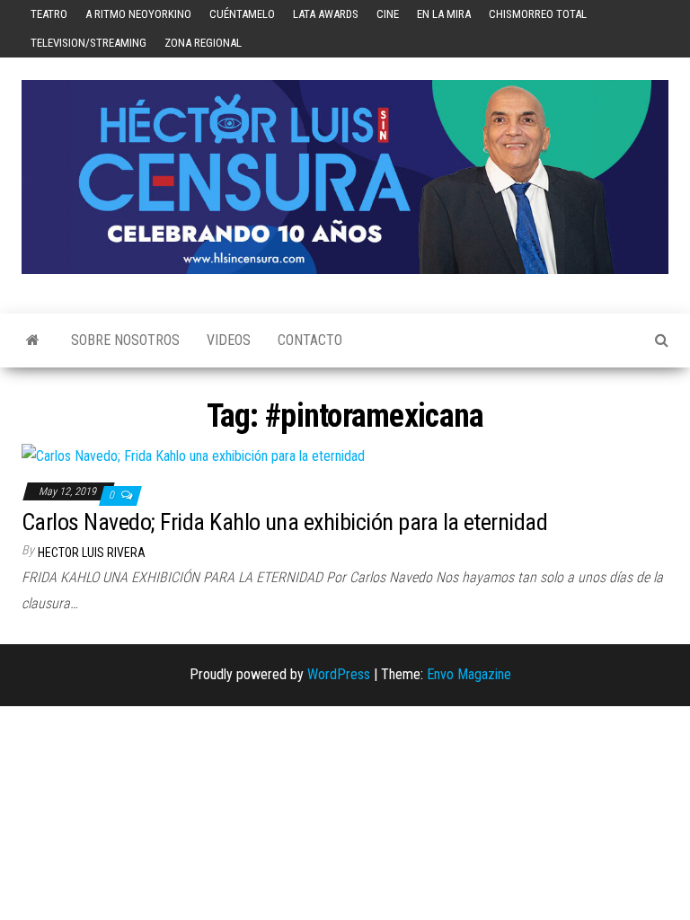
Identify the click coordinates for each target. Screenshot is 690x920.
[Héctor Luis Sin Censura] (33, 340)
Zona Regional (203, 42)
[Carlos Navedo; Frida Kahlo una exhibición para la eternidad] (193, 455)
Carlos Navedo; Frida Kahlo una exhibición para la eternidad (284, 522)
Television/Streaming (88, 42)
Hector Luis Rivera (92, 552)
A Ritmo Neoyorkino (138, 14)
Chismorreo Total (538, 14)
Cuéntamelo (242, 14)
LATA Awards (325, 14)
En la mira (444, 14)
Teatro (49, 14)
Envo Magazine (469, 674)
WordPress (338, 674)
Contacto (310, 340)
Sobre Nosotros (125, 340)
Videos (229, 340)
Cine (387, 14)
